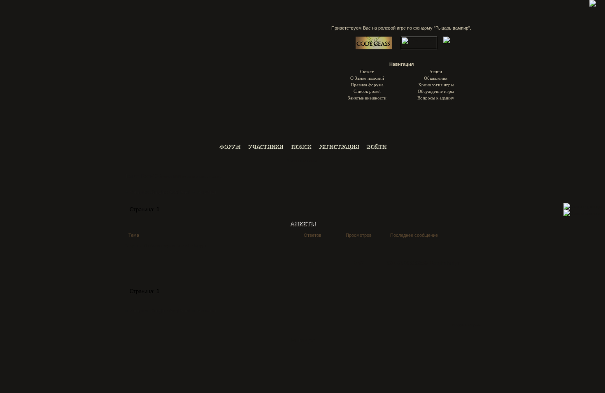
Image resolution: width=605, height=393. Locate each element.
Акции (435, 71)
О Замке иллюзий (367, 78)
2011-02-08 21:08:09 (407, 263)
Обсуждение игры (436, 91)
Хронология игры (436, 84)
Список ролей (367, 91)
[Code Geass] (374, 47)
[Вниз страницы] (581, 213)
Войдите (163, 176)
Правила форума (367, 84)
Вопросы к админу (435, 98)
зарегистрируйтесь (200, 176)
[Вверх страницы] (582, 206)
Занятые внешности (367, 98)
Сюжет (367, 71)
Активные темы (301, 160)
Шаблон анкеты (159, 246)
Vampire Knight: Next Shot (159, 191)
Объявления (435, 78)
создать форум (466, 324)
